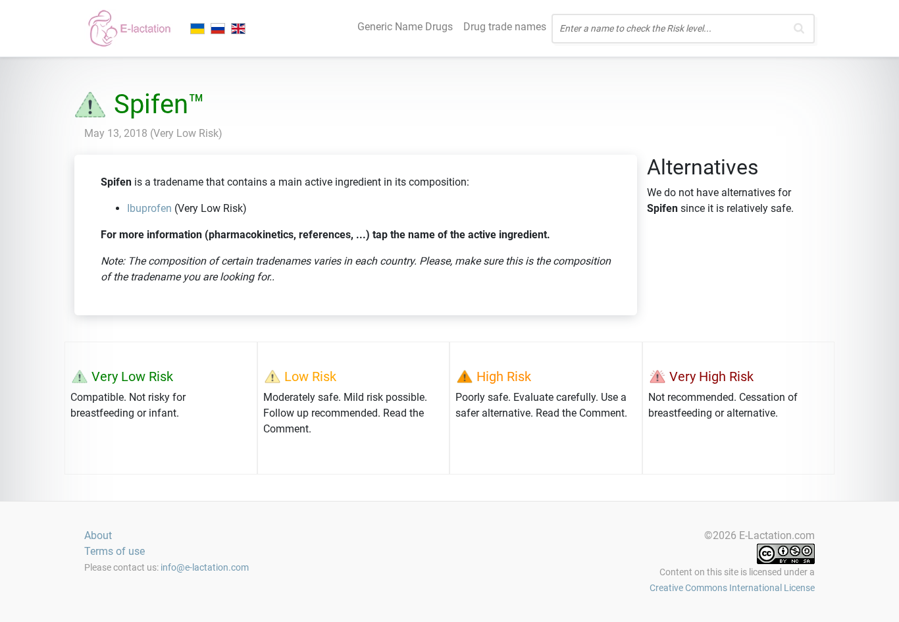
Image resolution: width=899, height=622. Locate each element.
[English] (239, 28)
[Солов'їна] (198, 28)
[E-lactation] (128, 28)
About (98, 535)
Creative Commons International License (732, 588)
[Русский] (219, 28)
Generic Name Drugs (405, 26)
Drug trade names (504, 26)
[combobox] (683, 28)
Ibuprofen (149, 208)
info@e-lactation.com (205, 567)
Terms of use (114, 551)
